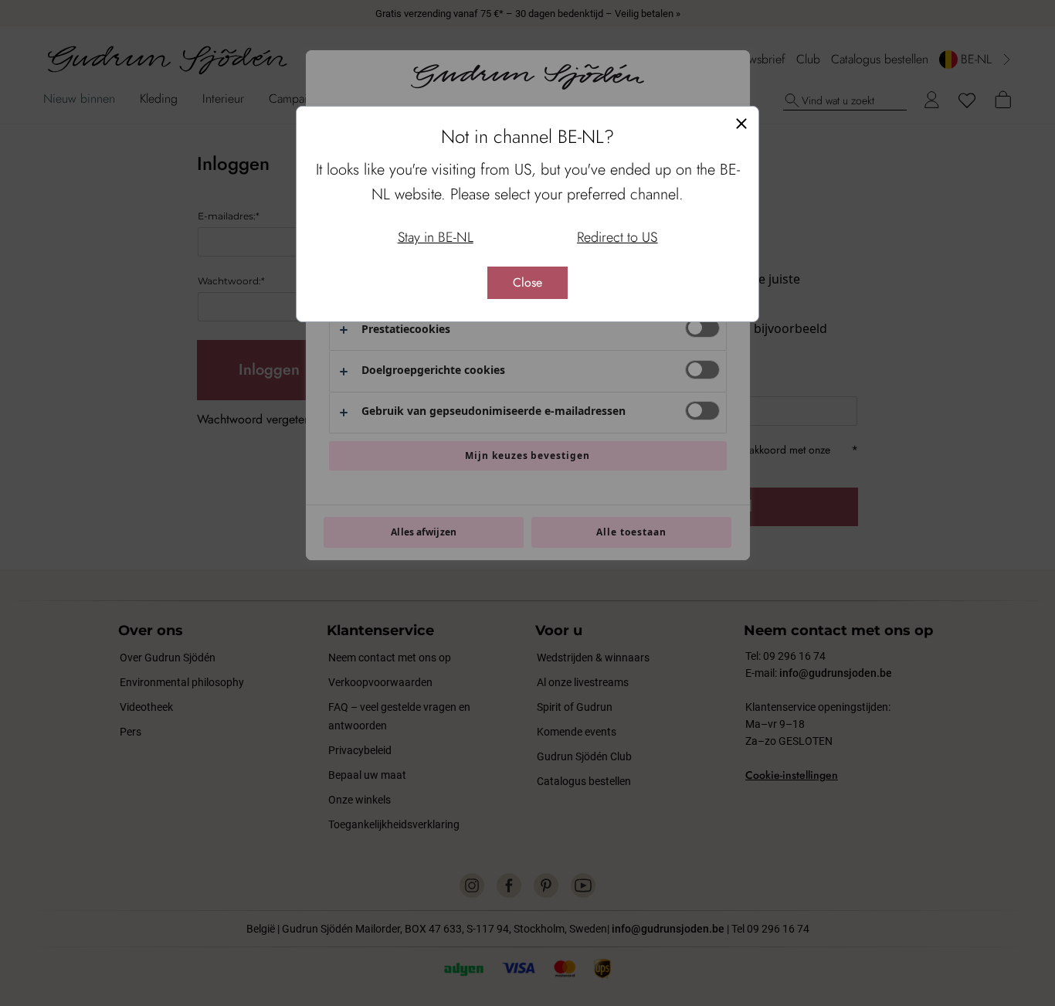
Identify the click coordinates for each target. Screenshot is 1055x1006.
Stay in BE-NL (435, 237)
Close (527, 282)
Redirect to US (617, 237)
